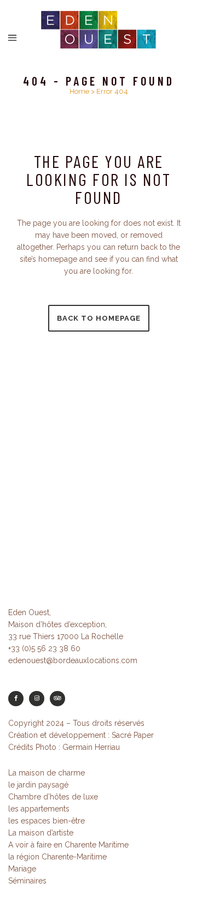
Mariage (22, 868)
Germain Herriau (91, 747)
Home (79, 91)
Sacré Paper (133, 735)
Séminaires (27, 880)
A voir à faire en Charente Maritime (68, 844)
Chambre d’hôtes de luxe (53, 796)
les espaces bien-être (46, 820)
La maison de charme (46, 772)
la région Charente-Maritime (57, 856)
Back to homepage (99, 318)
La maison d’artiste (40, 832)
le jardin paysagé (38, 784)
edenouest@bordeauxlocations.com (72, 660)
